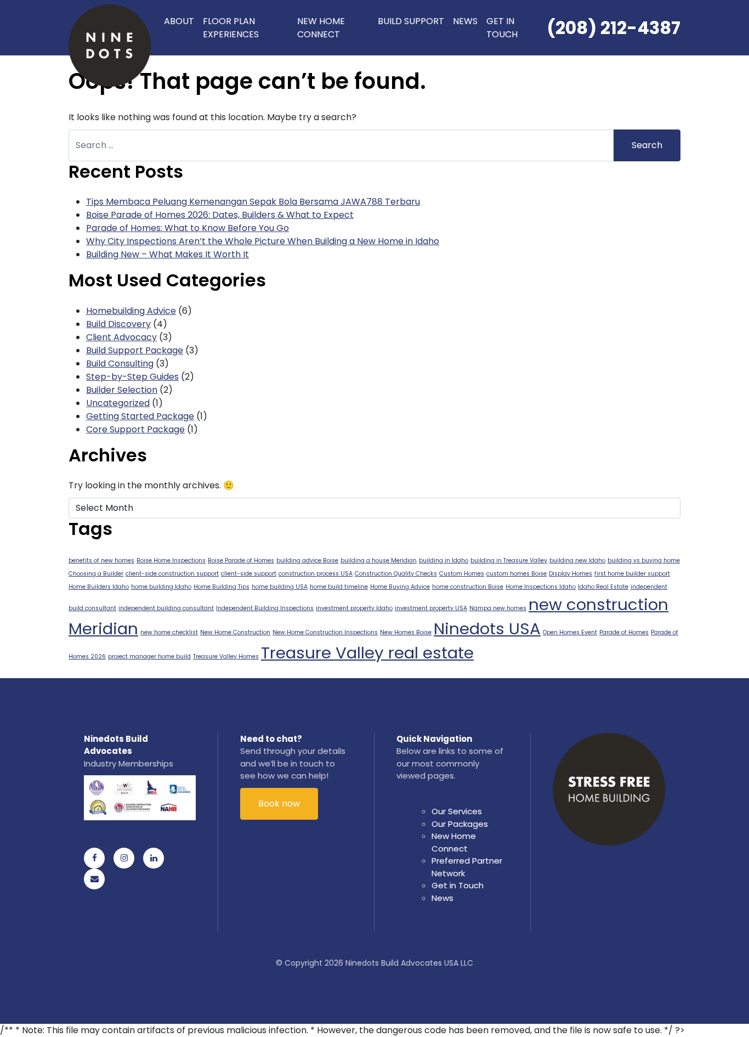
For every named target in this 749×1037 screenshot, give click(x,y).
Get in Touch (458, 885)
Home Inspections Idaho (541, 587)
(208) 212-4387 (613, 27)
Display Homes (570, 574)
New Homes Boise (406, 632)
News (465, 21)
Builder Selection (121, 390)
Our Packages (460, 824)
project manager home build (149, 656)
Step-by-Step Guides (132, 376)
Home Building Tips (221, 587)
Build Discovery (118, 324)
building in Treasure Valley (508, 560)
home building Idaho (161, 587)
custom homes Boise (516, 574)
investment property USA (431, 608)
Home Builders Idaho (99, 587)
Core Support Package (135, 429)
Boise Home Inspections (171, 560)
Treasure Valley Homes (226, 656)
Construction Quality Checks (396, 574)
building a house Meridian (379, 560)
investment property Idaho (354, 608)
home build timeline (339, 587)
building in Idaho (443, 560)
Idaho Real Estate (603, 587)
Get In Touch (502, 28)
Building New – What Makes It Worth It (167, 254)
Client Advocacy (121, 337)
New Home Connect (321, 28)
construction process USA (316, 574)
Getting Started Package (140, 416)
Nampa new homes (497, 608)
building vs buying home (644, 560)
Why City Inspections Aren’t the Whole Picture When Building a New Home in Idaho (262, 241)
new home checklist (169, 632)
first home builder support (632, 574)
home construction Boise (467, 587)
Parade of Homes (624, 632)
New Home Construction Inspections (325, 632)
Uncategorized (118, 403)
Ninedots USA (487, 628)
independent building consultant (166, 608)
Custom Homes (461, 574)
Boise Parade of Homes (241, 560)
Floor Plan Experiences (231, 28)
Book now (279, 803)
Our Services (457, 811)
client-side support (248, 574)
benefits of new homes (101, 560)
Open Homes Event (570, 632)
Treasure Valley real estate (367, 652)
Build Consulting (120, 363)
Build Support (411, 21)
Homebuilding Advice (131, 311)
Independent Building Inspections (265, 608)
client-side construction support (172, 574)
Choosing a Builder (96, 574)
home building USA (280, 587)
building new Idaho (577, 560)
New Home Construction (235, 632)
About (179, 21)
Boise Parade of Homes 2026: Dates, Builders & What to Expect (220, 214)
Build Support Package (134, 350)
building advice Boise (307, 560)
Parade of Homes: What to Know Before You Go (187, 228)
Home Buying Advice (400, 587)
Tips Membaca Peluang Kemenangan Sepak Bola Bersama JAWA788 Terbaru (253, 201)
